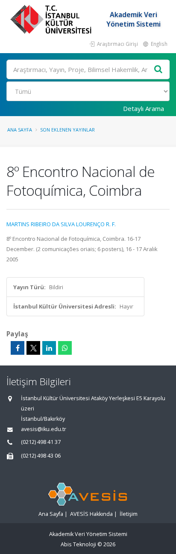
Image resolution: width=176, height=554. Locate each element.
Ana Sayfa (19, 129)
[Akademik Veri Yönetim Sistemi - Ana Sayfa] (51, 19)
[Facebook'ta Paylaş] (17, 348)
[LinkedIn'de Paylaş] (49, 348)
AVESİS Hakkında (91, 514)
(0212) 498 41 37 (41, 442)
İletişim (129, 514)
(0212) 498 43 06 (41, 455)
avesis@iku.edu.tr (43, 429)
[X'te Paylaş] (33, 348)
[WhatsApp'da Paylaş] (65, 348)
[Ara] (158, 69)
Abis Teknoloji (78, 544)
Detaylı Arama (143, 108)
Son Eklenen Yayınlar (67, 129)
